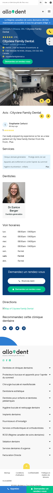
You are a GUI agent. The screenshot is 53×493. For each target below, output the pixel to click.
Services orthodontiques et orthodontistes (23, 428)
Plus (11, 142)
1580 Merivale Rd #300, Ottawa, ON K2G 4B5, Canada (23, 52)
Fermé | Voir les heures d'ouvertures (21, 47)
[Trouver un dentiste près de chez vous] (15, 2)
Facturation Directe (12, 455)
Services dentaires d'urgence (16, 448)
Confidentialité (33, 473)
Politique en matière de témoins (46, 475)
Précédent (43, 11)
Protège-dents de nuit (36, 157)
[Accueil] (14, 11)
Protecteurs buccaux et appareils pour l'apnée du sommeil (25, 376)
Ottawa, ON (18, 29)
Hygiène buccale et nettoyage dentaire (21, 407)
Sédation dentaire (11, 441)
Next (48, 101)
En (46, 2)
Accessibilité (7, 481)
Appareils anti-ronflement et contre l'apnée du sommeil (25, 162)
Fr (41, 2)
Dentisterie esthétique (13, 391)
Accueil (6, 29)
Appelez (14, 488)
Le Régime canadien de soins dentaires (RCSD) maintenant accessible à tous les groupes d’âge (25, 21)
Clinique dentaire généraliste (15, 157)
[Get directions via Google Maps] (26, 308)
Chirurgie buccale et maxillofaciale (19, 384)
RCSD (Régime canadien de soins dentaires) (23, 434)
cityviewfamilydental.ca (14, 56)
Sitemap (7, 473)
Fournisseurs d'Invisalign (15, 421)
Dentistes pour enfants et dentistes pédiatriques (20, 399)
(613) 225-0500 (27, 281)
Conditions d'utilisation (20, 474)
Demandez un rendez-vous (17, 62)
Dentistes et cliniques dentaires (18, 367)
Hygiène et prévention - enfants (16, 166)
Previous (41, 101)
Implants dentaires (12, 414)
